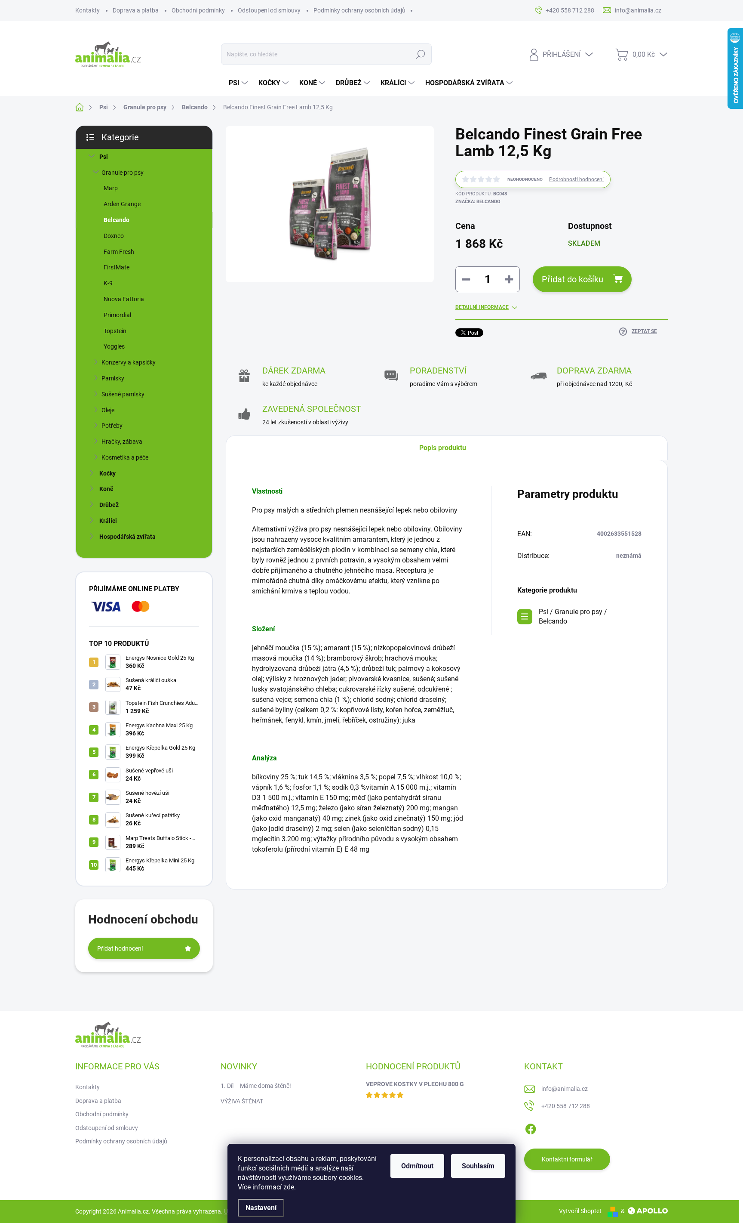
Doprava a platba (136, 10)
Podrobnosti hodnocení (576, 179)
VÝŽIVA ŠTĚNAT (242, 1101)
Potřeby (112, 425)
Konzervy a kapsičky (128, 362)
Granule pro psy (122, 172)
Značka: (477, 201)
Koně (106, 488)
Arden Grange (122, 204)
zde (288, 1187)
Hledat (421, 54)
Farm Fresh (119, 251)
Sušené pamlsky (122, 394)
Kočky (107, 473)
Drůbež (109, 504)
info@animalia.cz (564, 1088)
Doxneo (114, 235)
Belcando (116, 219)
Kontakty (87, 10)
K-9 (108, 283)
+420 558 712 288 (565, 1106)
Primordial (117, 315)
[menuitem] (239, 83)
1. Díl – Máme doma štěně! (256, 1085)
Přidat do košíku (572, 279)
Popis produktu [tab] (442, 448)
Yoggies (114, 346)
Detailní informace (482, 307)
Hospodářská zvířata (127, 536)
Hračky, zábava (121, 441)
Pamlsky (112, 378)
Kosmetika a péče (124, 457)
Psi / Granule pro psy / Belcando (573, 616)
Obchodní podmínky (198, 10)
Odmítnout (417, 1166)
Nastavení (261, 1208)
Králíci (108, 520)
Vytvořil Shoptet (580, 1211)
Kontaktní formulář (567, 1159)
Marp (111, 188)
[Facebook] (530, 1127)
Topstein (115, 330)
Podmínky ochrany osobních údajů (359, 10)
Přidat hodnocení (120, 948)
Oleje (107, 410)
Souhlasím (478, 1166)
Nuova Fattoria (124, 299)
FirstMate (116, 267)
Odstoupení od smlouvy (269, 10)
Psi (103, 156)
